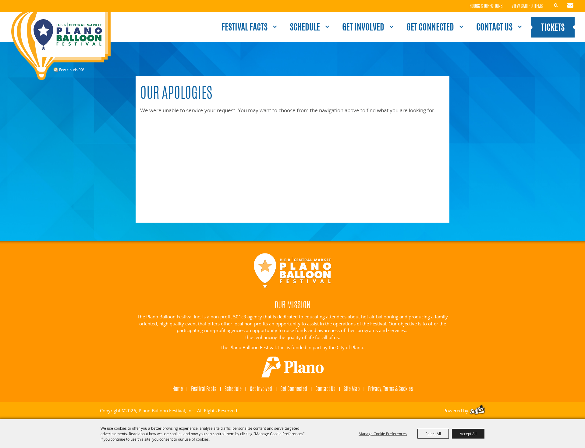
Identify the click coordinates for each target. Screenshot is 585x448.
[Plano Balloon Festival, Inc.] (61, 46)
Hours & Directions (486, 6)
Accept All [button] (468, 433)
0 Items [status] (537, 5)
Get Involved (363, 27)
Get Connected (430, 27)
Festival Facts (245, 27)
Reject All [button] (433, 433)
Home (177, 388)
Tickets (553, 27)
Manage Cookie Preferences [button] (383, 433)
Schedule (305, 27)
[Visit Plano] (292, 367)
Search (556, 5)
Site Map (352, 388)
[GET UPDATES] (570, 6)
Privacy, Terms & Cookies (390, 388)
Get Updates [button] (570, 5)
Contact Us (494, 27)
